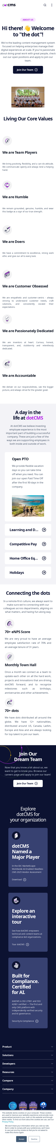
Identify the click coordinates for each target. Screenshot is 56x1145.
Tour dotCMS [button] (21, 944)
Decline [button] (34, 1139)
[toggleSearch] (45, 5)
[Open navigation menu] (52, 5)
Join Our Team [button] (30, 70)
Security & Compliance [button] (26, 1020)
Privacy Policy (7, 1121)
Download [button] (20, 879)
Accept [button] (21, 1139)
